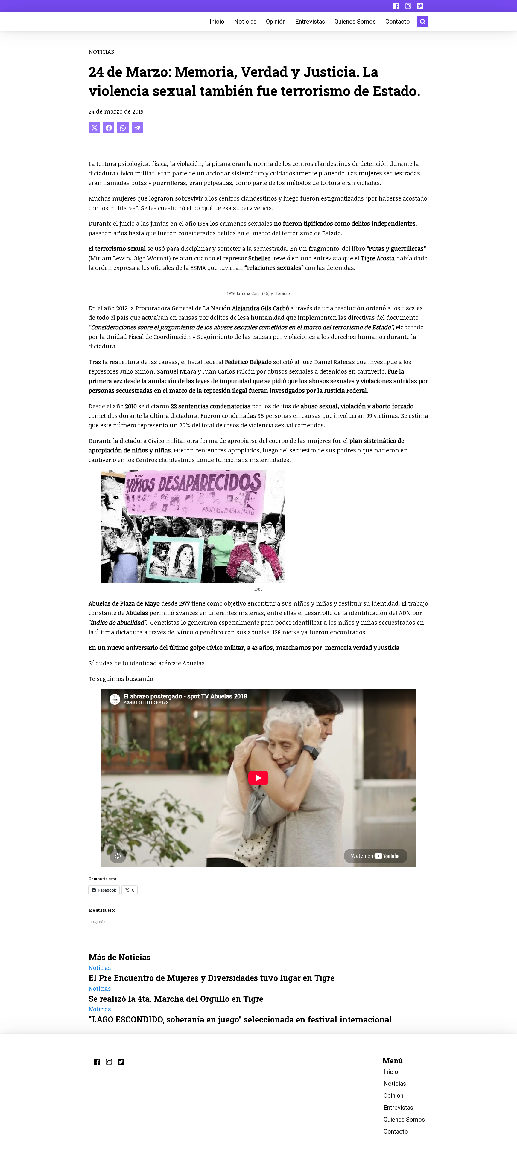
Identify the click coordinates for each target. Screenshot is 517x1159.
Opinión (276, 21)
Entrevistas (310, 21)
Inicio (217, 21)
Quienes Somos (355, 21)
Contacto (397, 21)
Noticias (245, 21)
